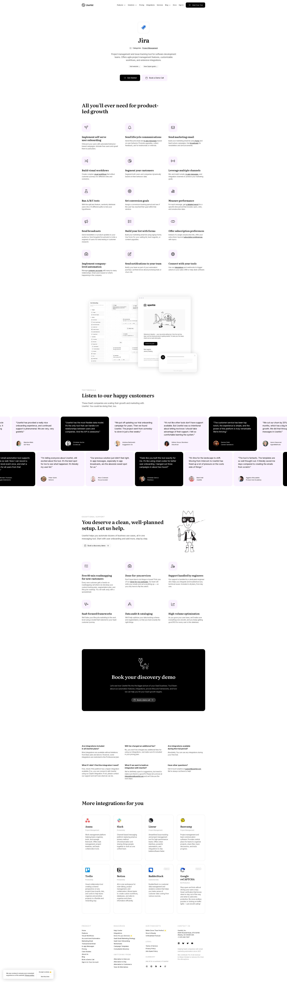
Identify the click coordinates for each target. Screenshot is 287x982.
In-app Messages (88, 946)
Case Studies (86, 951)
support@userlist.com (193, 769)
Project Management (150, 48)
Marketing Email (87, 941)
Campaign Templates (121, 946)
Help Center (118, 930)
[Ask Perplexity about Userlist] (147, 966)
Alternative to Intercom (122, 959)
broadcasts (194, 143)
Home (84, 930)
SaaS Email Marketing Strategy (124, 938)
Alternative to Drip (120, 962)
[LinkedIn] (179, 943)
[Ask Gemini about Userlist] (161, 966)
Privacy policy (29, 975)
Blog (83, 957)
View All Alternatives (121, 967)
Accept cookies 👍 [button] (45, 972)
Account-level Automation (91, 938)
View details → (91, 856)
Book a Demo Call (88, 959)
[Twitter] (188, 943)
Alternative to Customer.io (123, 964)
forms (197, 141)
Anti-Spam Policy (152, 951)
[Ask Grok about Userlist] (165, 966)
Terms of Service (152, 946)
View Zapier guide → (150, 66)
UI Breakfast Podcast (153, 936)
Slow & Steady (151, 933)
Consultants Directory (121, 949)
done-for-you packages (139, 582)
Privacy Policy (150, 948)
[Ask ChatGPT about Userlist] (151, 966)
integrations (179, 267)
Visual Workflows (88, 936)
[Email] (192, 943)
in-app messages (150, 141)
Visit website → (135, 66)
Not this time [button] (45, 976)
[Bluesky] (183, 943)
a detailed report (192, 204)
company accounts (95, 270)
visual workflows (100, 174)
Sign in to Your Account (90, 962)
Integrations (118, 933)
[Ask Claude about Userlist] (156, 966)
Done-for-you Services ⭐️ (123, 936)
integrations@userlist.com (134, 776)
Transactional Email (89, 944)
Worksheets (118, 944)
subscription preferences (193, 237)
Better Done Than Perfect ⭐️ (156, 930)
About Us (85, 954)
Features (85, 933)
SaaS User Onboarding (122, 941)
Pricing (84, 949)
